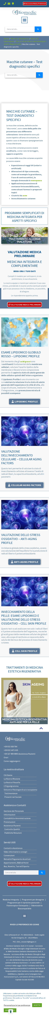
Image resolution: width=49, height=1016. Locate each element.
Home (6, 38)
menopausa (36, 180)
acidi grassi (25, 361)
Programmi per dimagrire (33, 899)
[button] (24, 20)
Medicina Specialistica (19, 38)
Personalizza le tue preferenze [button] (17, 1005)
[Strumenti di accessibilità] (10, 1011)
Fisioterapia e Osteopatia (17, 905)
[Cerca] (38, 29)
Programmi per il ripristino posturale (23, 902)
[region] (24, 235)
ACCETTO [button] (37, 1005)
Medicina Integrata (11, 899)
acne (25, 195)
